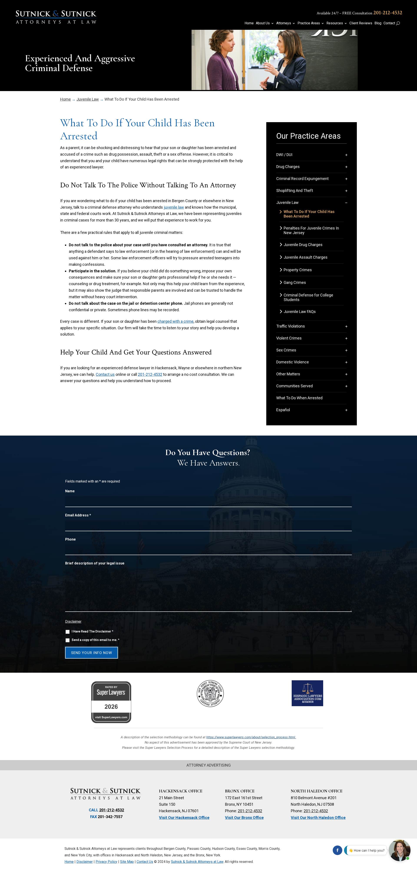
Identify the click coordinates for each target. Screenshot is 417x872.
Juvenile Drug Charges (303, 244)
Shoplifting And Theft (294, 190)
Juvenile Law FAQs (300, 311)
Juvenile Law (287, 202)
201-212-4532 (387, 12)
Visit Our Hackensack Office (184, 817)
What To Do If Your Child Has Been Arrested (309, 213)
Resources (334, 23)
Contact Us (145, 862)
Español (283, 410)
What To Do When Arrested (299, 398)
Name (70, 491)
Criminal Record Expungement (302, 178)
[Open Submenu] (346, 155)
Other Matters (288, 374)
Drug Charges (288, 166)
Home (249, 23)
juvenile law (174, 207)
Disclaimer (73, 621)
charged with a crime (175, 321)
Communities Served (294, 386)
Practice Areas (309, 23)
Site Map (127, 862)
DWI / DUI (284, 154)
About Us (263, 23)
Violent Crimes (289, 338)
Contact (389, 23)
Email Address (78, 515)
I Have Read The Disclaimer (92, 631)
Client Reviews (360, 23)
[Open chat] (399, 850)
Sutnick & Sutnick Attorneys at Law (197, 862)
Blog (377, 23)
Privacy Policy (106, 862)
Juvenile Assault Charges (306, 257)
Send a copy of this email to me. (95, 639)
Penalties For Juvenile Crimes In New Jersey (311, 230)
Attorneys (283, 23)
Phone (70, 539)
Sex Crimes (286, 350)
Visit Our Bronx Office (244, 817)
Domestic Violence (292, 362)
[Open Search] (398, 23)
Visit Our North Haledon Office (318, 817)
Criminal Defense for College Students (308, 297)
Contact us (105, 374)
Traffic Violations (290, 326)
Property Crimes (298, 270)
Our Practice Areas (308, 136)
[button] (411, 840)
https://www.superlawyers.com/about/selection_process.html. (251, 737)
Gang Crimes (295, 282)
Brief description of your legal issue (94, 563)
